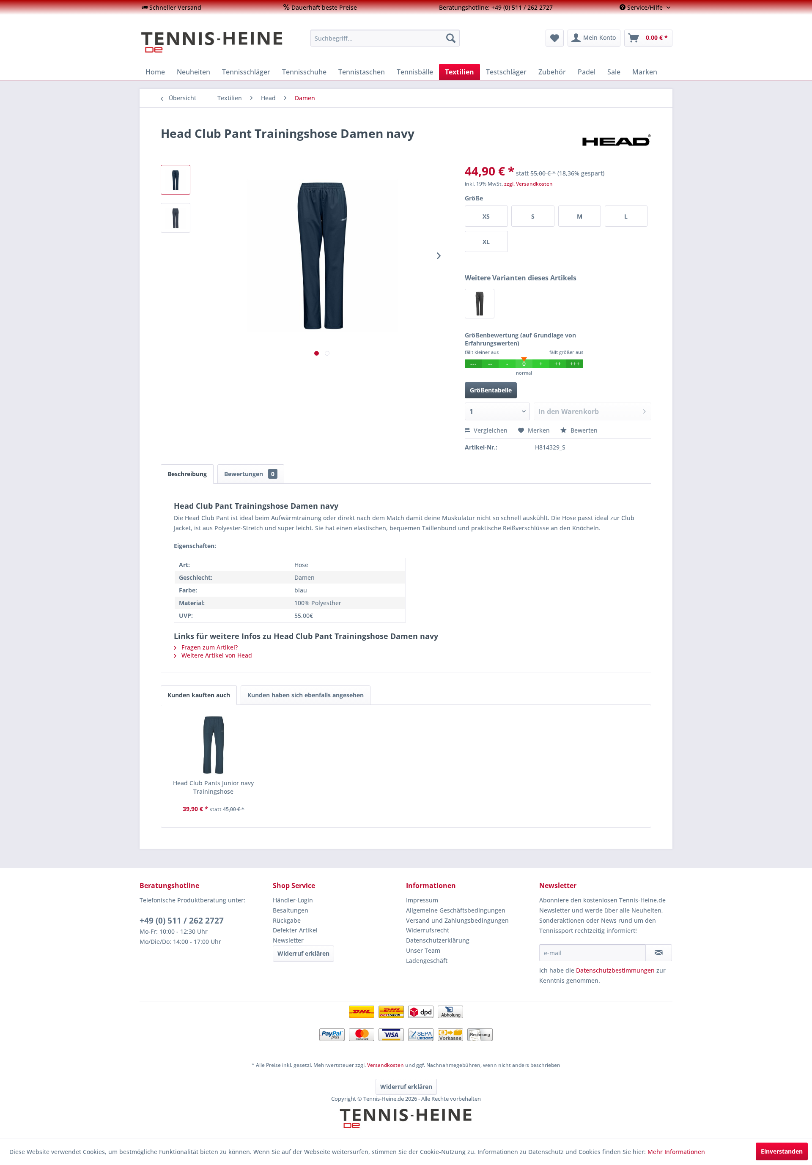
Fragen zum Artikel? (209, 647)
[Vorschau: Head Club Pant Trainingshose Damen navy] (175, 218)
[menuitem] (171, 7)
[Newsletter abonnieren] (658, 952)
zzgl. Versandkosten (528, 183)
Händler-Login (293, 900)
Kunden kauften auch (198, 695)
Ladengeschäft (426, 961)
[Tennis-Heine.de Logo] (406, 1126)
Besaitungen (290, 910)
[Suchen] (451, 38)
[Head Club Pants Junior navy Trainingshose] (213, 745)
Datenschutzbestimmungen (615, 970)
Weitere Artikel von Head (216, 655)
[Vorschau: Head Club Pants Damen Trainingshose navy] (175, 180)
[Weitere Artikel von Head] (615, 141)
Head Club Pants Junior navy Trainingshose (213, 787)
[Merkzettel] (555, 38)
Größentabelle (491, 390)
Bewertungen (249, 474)
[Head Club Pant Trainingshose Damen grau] (479, 303)
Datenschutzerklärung (437, 940)
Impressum (422, 900)
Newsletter (288, 940)
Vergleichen (490, 430)
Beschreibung (187, 474)
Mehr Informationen (676, 1152)
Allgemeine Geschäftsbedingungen (455, 910)
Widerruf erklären (303, 953)
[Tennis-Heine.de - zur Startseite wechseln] (219, 42)
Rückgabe (287, 920)
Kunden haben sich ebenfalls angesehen (305, 695)
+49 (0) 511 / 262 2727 (182, 920)
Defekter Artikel (295, 930)
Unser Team (423, 950)
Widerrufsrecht (427, 930)
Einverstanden (782, 1151)
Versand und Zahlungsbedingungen (457, 920)
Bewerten (583, 430)
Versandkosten (385, 1065)
